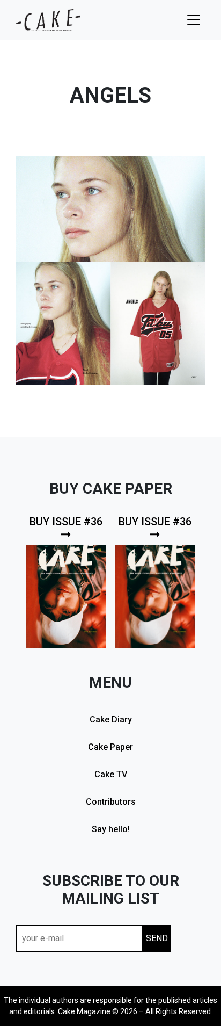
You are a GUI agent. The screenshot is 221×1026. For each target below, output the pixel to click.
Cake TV (110, 774)
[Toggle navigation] (193, 20)
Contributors (111, 802)
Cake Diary (111, 719)
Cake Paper (110, 747)
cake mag (48, 20)
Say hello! (111, 829)
